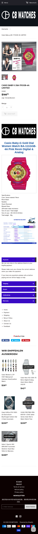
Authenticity (6, 295)
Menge (4, 103)
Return (5, 289)
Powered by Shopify (26, 522)
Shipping (5, 283)
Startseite (5, 29)
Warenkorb (32, 3)
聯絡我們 (19, 484)
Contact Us (7, 323)
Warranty (6, 301)
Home (6, 310)
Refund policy (19, 489)
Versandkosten (10, 98)
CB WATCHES (13, 522)
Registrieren (30, 507)
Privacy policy (19, 492)
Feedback (7, 326)
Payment (5, 259)
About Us (7, 321)
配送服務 (19, 482)
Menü (6, 3)
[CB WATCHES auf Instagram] (20, 517)
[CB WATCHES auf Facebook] (17, 517)
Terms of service (19, 487)
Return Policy (8, 318)
